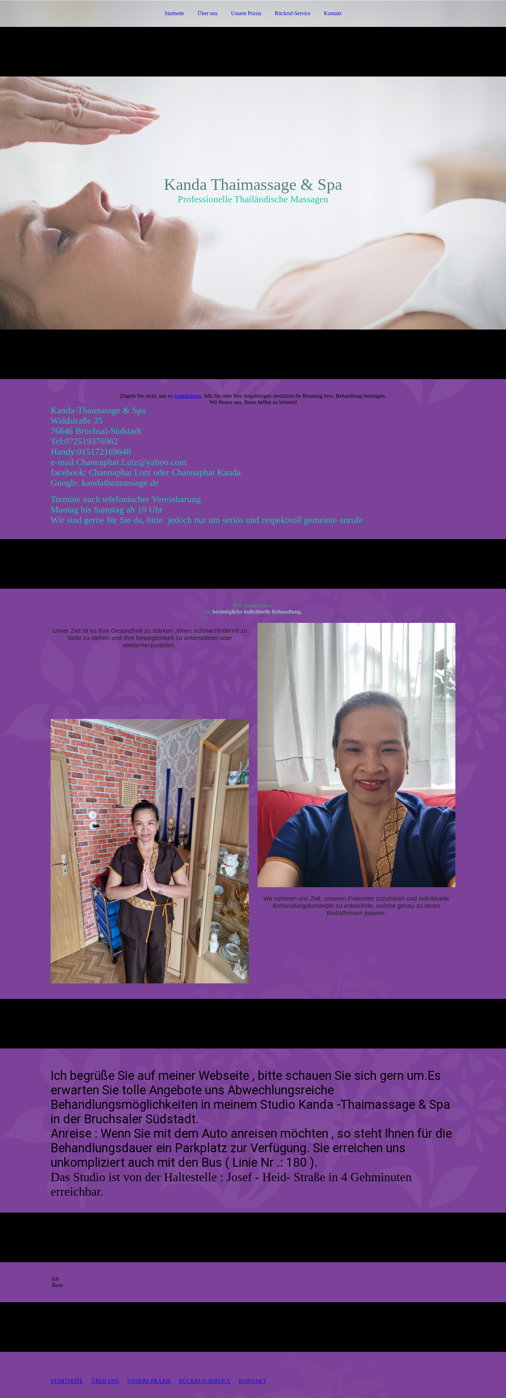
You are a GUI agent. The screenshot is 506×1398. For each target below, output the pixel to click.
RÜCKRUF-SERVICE (205, 1381)
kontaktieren (187, 396)
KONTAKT (252, 1381)
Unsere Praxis (246, 13)
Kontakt (332, 13)
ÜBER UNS (105, 1381)
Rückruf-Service (292, 13)
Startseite (174, 13)
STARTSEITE (67, 1381)
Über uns (208, 13)
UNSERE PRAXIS (149, 1381)
